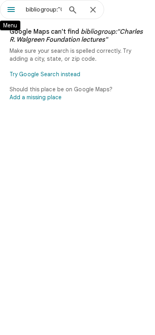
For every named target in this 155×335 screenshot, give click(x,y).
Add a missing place (36, 97)
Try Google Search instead (45, 74)
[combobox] (44, 9)
